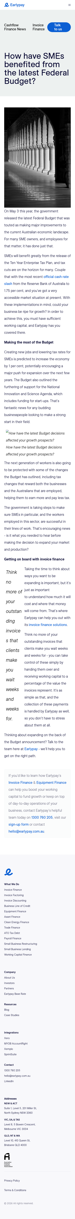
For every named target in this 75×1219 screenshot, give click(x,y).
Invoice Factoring (14, 895)
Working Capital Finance (18, 954)
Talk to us (58, 27)
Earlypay (31, 749)
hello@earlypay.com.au (26, 831)
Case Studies (11, 1015)
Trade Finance (12, 927)
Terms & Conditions (15, 1190)
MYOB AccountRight (16, 1043)
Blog (6, 1009)
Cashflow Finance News (15, 27)
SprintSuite (10, 1054)
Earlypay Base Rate (15, 993)
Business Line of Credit (17, 906)
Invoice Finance (39, 27)
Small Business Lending (17, 949)
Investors (9, 983)
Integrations (11, 1032)
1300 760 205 (42, 817)
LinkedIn (9, 1081)
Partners (9, 988)
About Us (9, 977)
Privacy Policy (12, 1180)
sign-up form (19, 824)
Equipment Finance (51, 782)
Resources (10, 1004)
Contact (9, 1064)
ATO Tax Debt (12, 933)
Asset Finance (12, 916)
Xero (7, 1038)
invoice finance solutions (48, 625)
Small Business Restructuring (20, 943)
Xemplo (8, 1049)
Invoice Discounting (15, 900)
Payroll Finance (12, 938)
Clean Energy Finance (16, 922)
